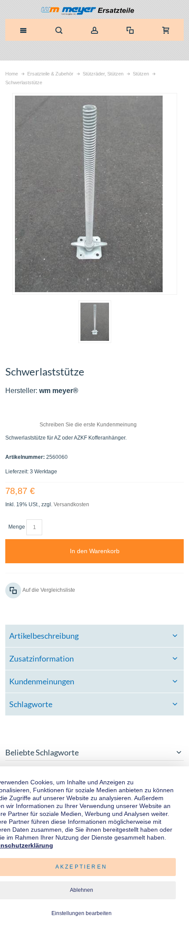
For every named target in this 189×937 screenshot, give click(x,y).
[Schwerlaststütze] (94, 321)
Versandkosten (71, 504)
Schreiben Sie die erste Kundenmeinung (88, 425)
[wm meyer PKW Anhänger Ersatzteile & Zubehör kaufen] (94, 12)
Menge (16, 527)
